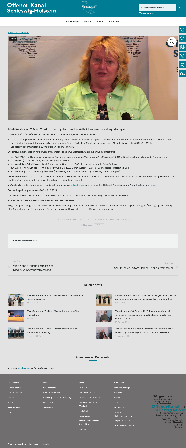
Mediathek (78, 185)
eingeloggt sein (24, 368)
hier (154, 185)
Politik (13, 39)
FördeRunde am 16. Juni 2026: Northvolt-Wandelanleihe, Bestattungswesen (55, 297)
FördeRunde (99, 225)
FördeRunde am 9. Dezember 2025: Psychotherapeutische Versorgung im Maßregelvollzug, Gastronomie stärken (144, 330)
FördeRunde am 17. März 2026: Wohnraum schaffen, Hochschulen (53, 313)
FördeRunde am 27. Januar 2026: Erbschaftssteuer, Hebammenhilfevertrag (52, 330)
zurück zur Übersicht (18, 32)
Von (82, 219)
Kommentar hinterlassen (119, 219)
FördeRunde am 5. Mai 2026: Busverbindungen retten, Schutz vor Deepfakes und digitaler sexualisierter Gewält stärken (145, 297)
